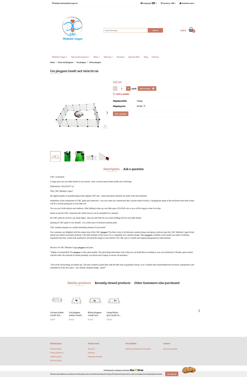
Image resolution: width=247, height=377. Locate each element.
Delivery (91, 352)
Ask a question (120, 113)
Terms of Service (56, 352)
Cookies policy (55, 356)
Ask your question (170, 349)
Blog (146, 56)
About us (91, 349)
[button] (55, 343)
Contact (155, 56)
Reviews (121, 56)
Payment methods (95, 356)
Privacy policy (56, 360)
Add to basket (145, 88)
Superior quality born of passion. (138, 349)
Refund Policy (55, 349)
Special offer (134, 56)
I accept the (171, 374)
